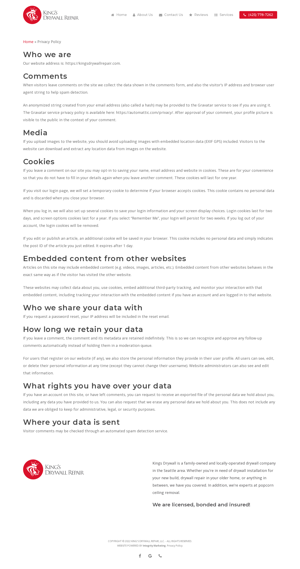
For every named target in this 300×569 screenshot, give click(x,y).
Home (28, 41)
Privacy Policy (174, 545)
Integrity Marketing (154, 545)
